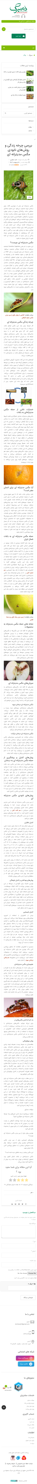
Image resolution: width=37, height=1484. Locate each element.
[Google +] (15, 1204)
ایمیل (33, 1251)
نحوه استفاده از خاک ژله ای (18, 95)
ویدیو (30, 131)
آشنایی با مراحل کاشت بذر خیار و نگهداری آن (17, 88)
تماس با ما (31, 1428)
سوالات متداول (30, 1400)
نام (34, 1241)
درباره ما (32, 1443)
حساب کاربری (31, 1419)
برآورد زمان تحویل (30, 1440)
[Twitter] (22, 1204)
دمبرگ (31, 55)
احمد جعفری (13, 160)
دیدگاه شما (32, 1223)
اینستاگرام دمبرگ (23, 1358)
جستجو (4, 29)
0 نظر (31, 1193)
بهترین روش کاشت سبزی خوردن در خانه (15, 72)
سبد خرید (32, 1422)
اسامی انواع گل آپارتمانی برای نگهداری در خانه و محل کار (15, 81)
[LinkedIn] (12, 1204)
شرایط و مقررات (10, 1464)
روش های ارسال (30, 1406)
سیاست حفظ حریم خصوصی (25, 1464)
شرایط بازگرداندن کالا (29, 1403)
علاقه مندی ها (31, 1425)
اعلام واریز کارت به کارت (18, 1466)
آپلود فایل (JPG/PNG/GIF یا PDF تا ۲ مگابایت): (22, 1270)
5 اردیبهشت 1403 (14, 162)
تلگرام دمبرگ (24, 1364)
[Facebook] (26, 1204)
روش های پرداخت (30, 1409)
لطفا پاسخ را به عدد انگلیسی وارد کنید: (25, 1278)
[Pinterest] (19, 1204)
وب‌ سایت (33, 1260)
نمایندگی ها (31, 1437)
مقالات (30, 127)
